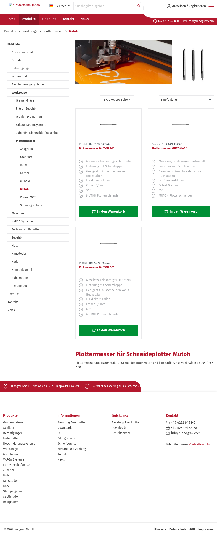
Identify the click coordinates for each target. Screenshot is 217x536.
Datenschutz (177, 529)
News (11, 310)
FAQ (60, 433)
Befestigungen (21, 68)
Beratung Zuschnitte (71, 422)
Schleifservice (67, 443)
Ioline (24, 165)
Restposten (19, 286)
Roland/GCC (28, 197)
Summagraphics (31, 205)
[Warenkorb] (211, 6)
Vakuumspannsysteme (31, 125)
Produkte (13, 44)
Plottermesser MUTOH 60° (97, 267)
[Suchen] (139, 6)
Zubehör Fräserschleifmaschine (37, 133)
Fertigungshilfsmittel (26, 229)
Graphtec (26, 157)
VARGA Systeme (22, 221)
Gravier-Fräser (25, 100)
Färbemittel (19, 76)
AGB (192, 529)
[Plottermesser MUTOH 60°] (108, 243)
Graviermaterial (22, 52)
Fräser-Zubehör (26, 108)
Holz (15, 245)
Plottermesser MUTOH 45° (169, 148)
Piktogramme (66, 438)
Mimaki (25, 181)
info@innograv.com (200, 21)
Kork (15, 262)
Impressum (206, 529)
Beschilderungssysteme (28, 84)
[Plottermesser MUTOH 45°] (181, 125)
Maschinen (19, 213)
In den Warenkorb (110, 211)
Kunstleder (19, 253)
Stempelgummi (22, 270)
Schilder (17, 60)
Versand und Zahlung (71, 449)
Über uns (13, 294)
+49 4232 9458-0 (168, 21)
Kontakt (12, 302)
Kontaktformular (200, 444)
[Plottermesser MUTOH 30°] (108, 125)
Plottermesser (25, 141)
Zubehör (17, 237)
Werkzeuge (19, 92)
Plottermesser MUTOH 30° (96, 148)
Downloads (64, 428)
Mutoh (24, 189)
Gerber (24, 173)
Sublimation (20, 278)
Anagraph (26, 149)
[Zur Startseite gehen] (24, 5)
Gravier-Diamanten (29, 117)
